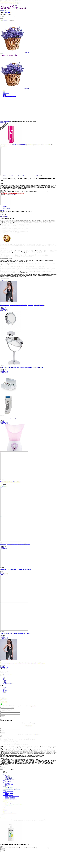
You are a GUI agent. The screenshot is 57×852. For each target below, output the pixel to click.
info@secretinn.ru (3, 701)
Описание (5, 206)
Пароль (2, 16)
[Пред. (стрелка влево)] (0, 851)
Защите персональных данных (17, 717)
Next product (2, 146)
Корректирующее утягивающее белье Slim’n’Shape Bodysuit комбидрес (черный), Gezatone (22, 305)
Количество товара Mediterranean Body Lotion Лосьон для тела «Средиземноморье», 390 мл (19, 191)
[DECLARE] (5, 204)
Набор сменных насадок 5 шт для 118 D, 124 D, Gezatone (14, 418)
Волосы (4, 680)
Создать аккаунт (7, 12)
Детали (4, 207)
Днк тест (4, 687)
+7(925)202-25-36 (17, 0)
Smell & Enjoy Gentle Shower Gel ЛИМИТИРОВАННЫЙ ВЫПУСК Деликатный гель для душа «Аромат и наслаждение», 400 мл (25, 144)
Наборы (4, 681)
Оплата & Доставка (6, 208)
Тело (3, 679)
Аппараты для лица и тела (8, 683)
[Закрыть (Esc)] (0, 850)
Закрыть (2, 817)
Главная (1, 121)
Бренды (4, 692)
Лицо (4, 677)
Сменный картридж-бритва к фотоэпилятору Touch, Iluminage (15, 569)
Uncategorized (6, 121)
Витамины (5, 682)
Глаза (4, 678)
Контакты (4, 691)
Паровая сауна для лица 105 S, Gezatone (10, 481)
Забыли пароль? (3, 20)
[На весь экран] (3, 850)
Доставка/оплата (6, 690)
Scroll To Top (2, 818)
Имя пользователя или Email (6, 14)
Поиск (12, 769)
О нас (4, 688)
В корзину (2, 192)
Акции (4, 689)
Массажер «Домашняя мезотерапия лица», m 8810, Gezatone (15, 544)
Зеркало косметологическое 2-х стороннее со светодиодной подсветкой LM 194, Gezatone (21, 367)
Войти (2, 18)
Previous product (3, 122)
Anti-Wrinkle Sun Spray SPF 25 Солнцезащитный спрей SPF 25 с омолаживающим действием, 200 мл (19, 175)
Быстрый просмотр (4, 309)
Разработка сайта (33, 705)
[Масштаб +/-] (4, 850)
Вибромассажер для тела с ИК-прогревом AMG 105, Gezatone (15, 633)
